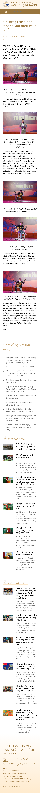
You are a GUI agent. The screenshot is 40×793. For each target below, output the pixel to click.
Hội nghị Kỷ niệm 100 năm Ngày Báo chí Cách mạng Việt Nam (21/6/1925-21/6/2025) (21, 427)
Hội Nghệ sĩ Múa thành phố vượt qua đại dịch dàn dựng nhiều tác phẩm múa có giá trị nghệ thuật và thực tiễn (21, 360)
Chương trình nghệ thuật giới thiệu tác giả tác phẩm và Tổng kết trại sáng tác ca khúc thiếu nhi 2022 (20, 373)
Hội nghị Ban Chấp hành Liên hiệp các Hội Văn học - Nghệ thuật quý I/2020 (20, 410)
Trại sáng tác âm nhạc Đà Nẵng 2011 (20, 367)
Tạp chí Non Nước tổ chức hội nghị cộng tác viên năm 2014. (19, 404)
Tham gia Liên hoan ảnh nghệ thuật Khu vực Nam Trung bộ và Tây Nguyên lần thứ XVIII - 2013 (21, 418)
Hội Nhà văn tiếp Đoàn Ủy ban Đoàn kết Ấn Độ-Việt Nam (21, 397)
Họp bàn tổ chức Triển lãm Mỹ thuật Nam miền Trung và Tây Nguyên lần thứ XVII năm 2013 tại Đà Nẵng (21, 389)
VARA (24, 786)
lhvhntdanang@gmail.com (17, 773)
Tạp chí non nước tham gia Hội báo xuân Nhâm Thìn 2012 (21, 381)
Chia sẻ (9, 40)
